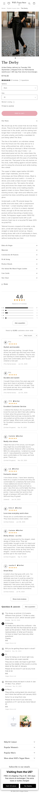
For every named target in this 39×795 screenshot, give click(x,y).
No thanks (28, 786)
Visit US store (11, 786)
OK (19, 414)
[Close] (35, 377)
